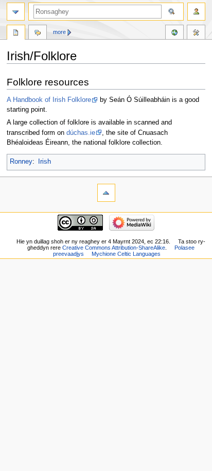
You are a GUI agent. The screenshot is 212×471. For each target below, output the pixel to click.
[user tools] (196, 12)
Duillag (16, 33)
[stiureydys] (16, 12)
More (59, 32)
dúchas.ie (80, 132)
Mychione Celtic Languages (126, 254)
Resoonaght (37, 33)
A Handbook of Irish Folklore (49, 99)
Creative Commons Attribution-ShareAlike (113, 248)
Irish (44, 161)
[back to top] (106, 193)
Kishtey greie (196, 33)
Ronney (21, 161)
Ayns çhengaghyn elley (174, 33)
